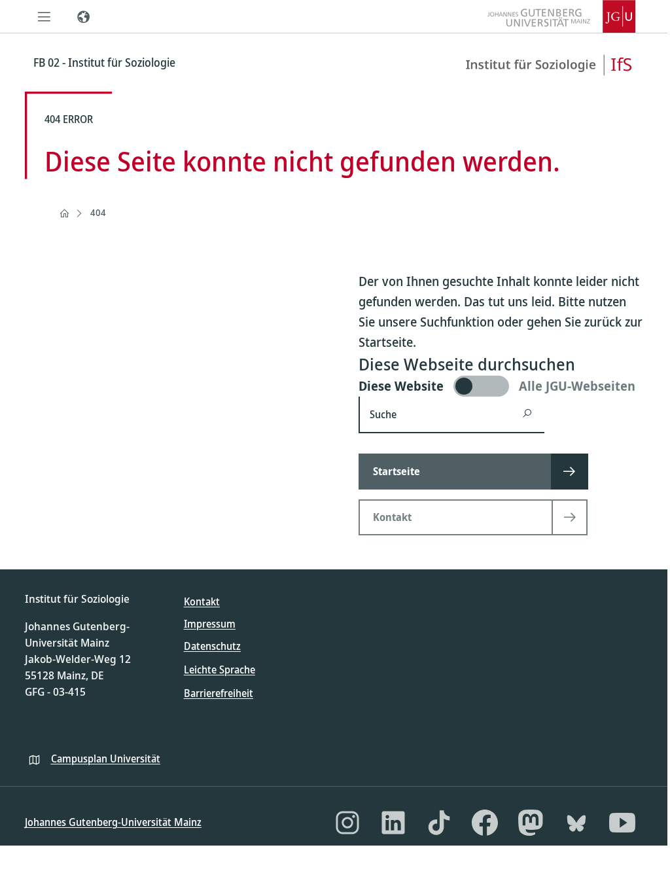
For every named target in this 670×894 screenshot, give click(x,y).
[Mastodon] (531, 823)
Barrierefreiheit (218, 693)
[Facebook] (485, 823)
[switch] (502, 386)
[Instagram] (347, 823)
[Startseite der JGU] (561, 16)
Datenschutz (212, 646)
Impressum (210, 624)
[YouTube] (622, 823)
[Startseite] (64, 213)
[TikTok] (439, 823)
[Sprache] (83, 16)
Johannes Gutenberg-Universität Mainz (113, 822)
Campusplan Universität (105, 758)
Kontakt (202, 601)
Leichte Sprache (219, 669)
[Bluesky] (576, 823)
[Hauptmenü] (44, 16)
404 (98, 212)
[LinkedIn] (393, 823)
